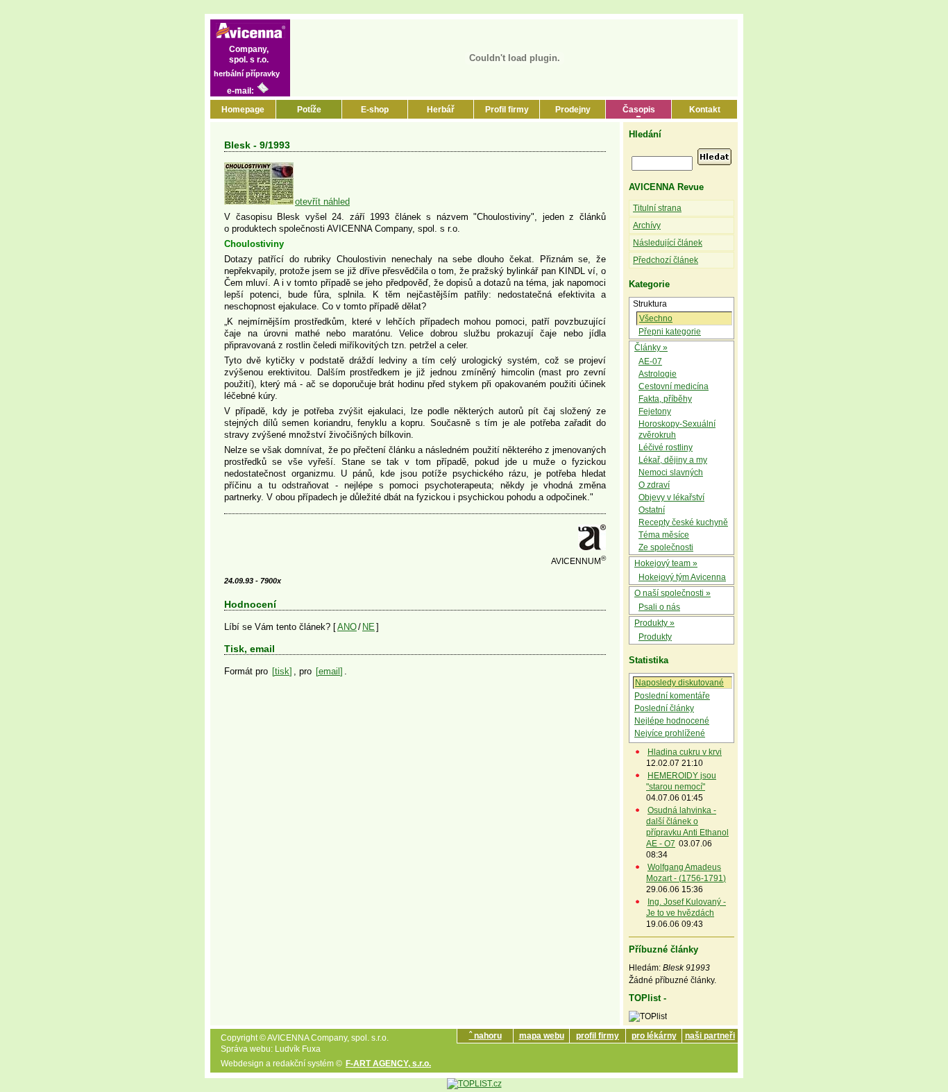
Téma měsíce (663, 535)
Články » (651, 347)
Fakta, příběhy (665, 399)
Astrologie (657, 374)
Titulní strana (657, 208)
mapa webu (541, 1036)
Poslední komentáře (672, 696)
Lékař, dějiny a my (672, 460)
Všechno (655, 318)
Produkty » (654, 623)
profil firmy (597, 1036)
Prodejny (573, 109)
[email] (329, 671)
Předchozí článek (665, 260)
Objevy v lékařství (671, 497)
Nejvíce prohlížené (669, 733)
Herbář (441, 109)
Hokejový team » (665, 563)
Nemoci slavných (670, 472)
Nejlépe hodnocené (671, 721)
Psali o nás (659, 607)
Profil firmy (507, 109)
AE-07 (650, 361)
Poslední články (664, 708)
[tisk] (282, 671)
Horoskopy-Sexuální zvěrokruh (677, 429)
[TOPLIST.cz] (474, 1084)
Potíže (309, 109)
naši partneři (710, 1036)
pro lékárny (654, 1036)
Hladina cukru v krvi (684, 752)
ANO (347, 627)
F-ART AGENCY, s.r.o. (388, 1063)
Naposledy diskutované (679, 683)
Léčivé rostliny (665, 447)
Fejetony (654, 411)
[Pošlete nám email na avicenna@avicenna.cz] (263, 91)
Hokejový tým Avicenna (682, 577)
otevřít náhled (322, 201)
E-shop (375, 109)
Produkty (655, 637)
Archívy (647, 225)
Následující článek (667, 243)
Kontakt (704, 109)
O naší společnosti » (672, 593)
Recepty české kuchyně (683, 522)
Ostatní (651, 510)
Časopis (639, 109)
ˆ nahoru (485, 1036)
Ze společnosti (665, 547)
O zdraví (654, 485)
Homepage (242, 109)
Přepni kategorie (669, 331)
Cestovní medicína (673, 386)
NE (368, 627)
